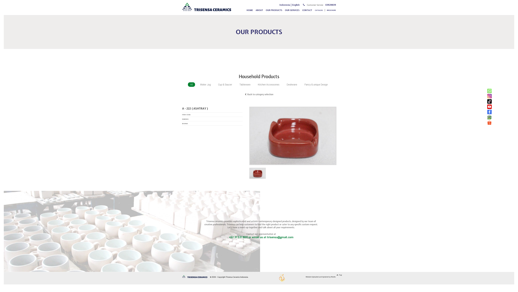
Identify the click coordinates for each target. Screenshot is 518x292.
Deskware (292, 84)
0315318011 (330, 4)
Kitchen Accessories (268, 84)
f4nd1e (333, 277)
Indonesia (285, 4)
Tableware (245, 84)
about (259, 10)
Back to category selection (259, 94)
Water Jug (205, 84)
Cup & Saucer (225, 84)
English (296, 4)
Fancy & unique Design (316, 84)
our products (274, 10)
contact (307, 10)
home (250, 10)
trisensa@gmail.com (280, 237)
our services (292, 10)
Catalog (319, 10)
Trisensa (206, 7)
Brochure (331, 10)
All (191, 84)
